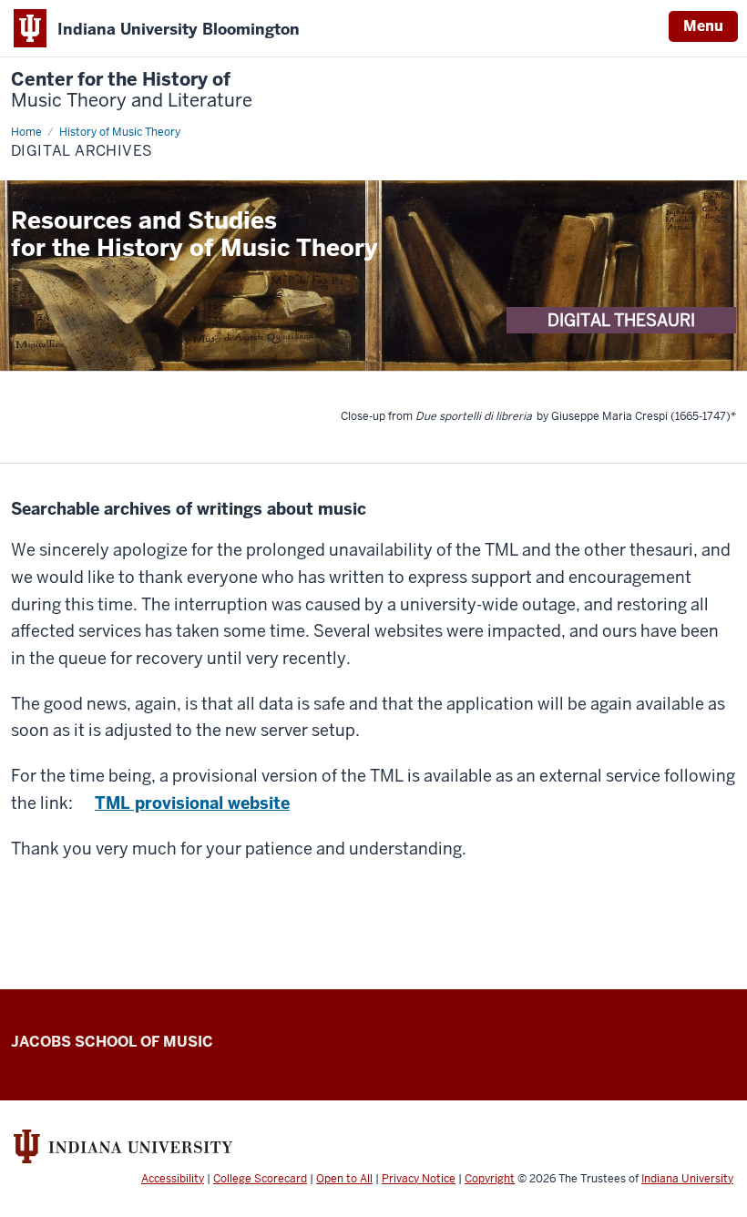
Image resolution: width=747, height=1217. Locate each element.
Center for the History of (131, 90)
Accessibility (172, 1178)
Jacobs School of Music (112, 1041)
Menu (703, 26)
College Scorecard (260, 1178)
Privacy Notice (418, 1178)
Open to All (344, 1178)
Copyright (490, 1178)
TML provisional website (192, 803)
